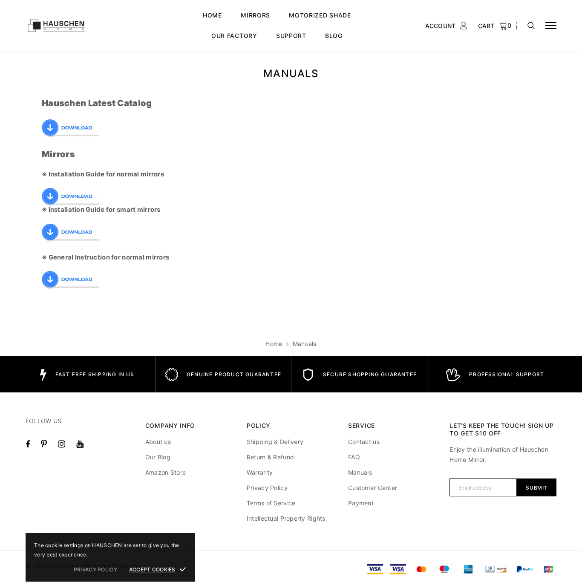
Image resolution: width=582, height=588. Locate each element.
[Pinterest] (44, 444)
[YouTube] (80, 444)
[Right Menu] (550, 25)
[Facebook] (28, 444)
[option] (87, 374)
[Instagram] (61, 444)
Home (273, 343)
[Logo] (90, 25)
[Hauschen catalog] (70, 127)
